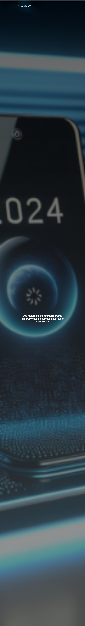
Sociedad (49, 5)
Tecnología (42, 5)
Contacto (18, 0)
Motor (53, 5)
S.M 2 (27, 0)
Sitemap (23, 0)
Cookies (21, 0)
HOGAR (56, 5)
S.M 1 (25, 0)
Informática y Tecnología (41, 321)
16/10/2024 (35, 321)
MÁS (59, 5)
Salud (46, 5)
